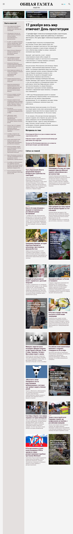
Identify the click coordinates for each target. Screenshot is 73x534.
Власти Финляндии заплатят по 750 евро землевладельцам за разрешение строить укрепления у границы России (58, 445)
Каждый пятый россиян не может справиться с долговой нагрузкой (36, 281)
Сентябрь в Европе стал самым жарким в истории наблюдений (36, 417)
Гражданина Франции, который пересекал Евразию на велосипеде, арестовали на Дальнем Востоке (36, 246)
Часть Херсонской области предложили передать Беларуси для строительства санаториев (35, 172)
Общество (36, 7)
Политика (53, 232)
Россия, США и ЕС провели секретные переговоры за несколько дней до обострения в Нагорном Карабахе (59, 376)
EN (64, 4)
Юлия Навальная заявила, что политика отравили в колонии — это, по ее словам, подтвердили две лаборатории (59, 238)
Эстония (28, 206)
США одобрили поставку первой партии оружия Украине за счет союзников (59, 208)
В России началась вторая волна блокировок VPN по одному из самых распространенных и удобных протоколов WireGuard (36, 452)
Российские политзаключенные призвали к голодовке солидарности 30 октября (59, 348)
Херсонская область (30, 168)
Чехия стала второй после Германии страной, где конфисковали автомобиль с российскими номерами (58, 420)
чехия (50, 415)
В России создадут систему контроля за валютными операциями (58, 314)
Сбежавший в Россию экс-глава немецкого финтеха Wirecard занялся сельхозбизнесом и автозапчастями (59, 171)
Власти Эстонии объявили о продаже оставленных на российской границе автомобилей (35, 210)
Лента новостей (10, 23)
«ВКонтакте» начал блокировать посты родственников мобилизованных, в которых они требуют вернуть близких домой (36, 384)
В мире (52, 369)
